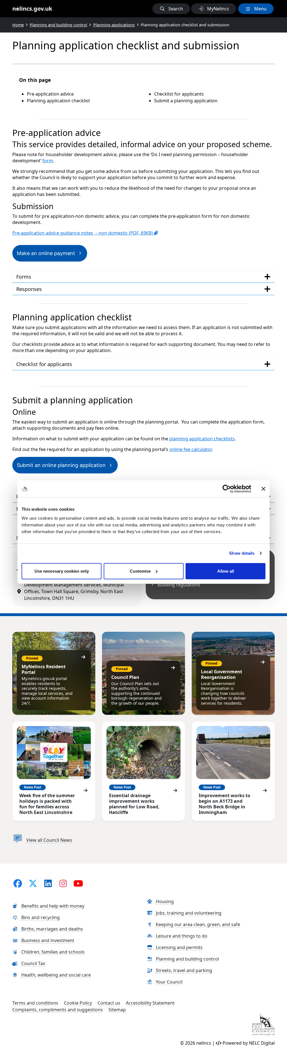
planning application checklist (200, 439)
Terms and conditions (35, 1003)
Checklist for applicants (179, 94)
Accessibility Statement (150, 1003)
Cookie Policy (78, 1003)
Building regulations (179, 585)
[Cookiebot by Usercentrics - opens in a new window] (226, 489)
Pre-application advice (50, 94)
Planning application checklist (58, 101)
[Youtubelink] (78, 883)
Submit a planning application (185, 101)
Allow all (225, 570)
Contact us (109, 1003)
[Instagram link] (63, 883)
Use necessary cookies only (61, 570)
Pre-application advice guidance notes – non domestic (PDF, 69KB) (83, 233)
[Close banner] (263, 489)
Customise (140, 570)
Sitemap (117, 1010)
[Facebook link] (17, 883)
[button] (171, 8)
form (47, 161)
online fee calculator (190, 449)
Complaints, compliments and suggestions (57, 1010)
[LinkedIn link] (48, 883)
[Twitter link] (32, 883)
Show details (241, 553)
